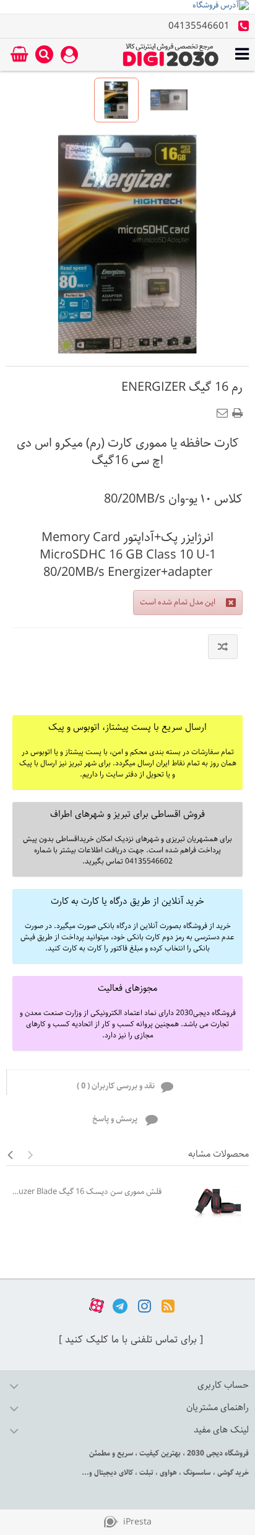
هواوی (167, 1472)
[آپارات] (96, 1305)
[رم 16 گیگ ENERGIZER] (116, 100)
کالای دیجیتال (112, 1472)
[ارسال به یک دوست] (225, 409)
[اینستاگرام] (144, 1305)
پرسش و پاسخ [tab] (115, 1119)
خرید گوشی (232, 1472)
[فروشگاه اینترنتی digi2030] (170, 55)
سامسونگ (196, 1472)
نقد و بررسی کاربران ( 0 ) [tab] (116, 1086)
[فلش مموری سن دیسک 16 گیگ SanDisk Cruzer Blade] (208, 1203)
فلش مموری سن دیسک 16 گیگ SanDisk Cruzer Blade (87, 1192)
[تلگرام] (120, 1305)
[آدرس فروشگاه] (127, 7)
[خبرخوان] (168, 1305)
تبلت (145, 1472)
